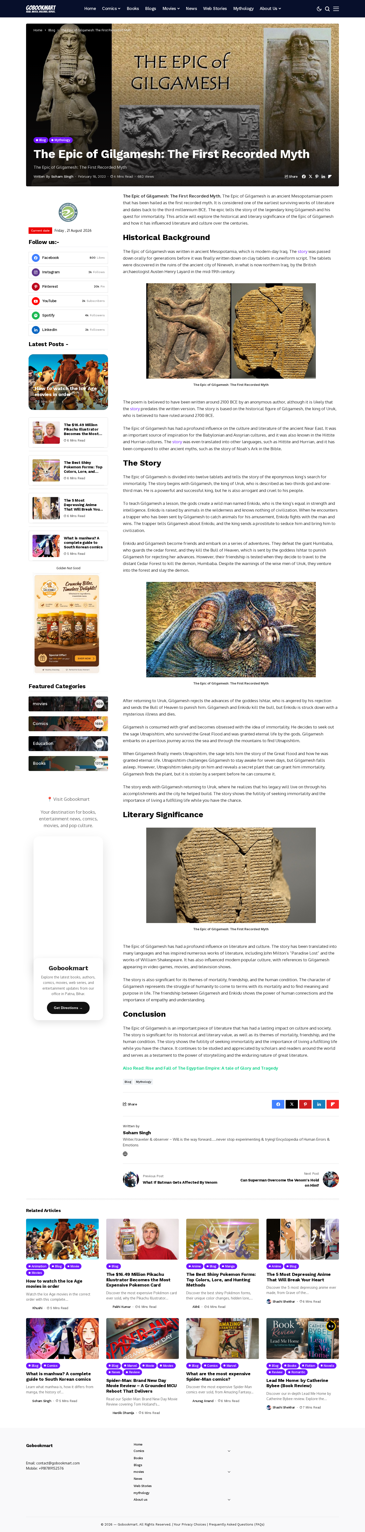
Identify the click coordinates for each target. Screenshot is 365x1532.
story (302, 251)
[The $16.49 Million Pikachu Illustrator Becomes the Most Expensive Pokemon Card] (46, 432)
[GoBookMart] (41, 9)
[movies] (68, 703)
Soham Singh (62, 176)
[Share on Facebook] (304, 176)
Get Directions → (68, 1008)
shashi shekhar (284, 1301)
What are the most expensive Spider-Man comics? (218, 1376)
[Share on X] (310, 176)
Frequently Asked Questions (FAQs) (236, 1524)
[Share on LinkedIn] (323, 176)
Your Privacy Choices (190, 1524)
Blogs (138, 1465)
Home (38, 30)
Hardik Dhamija (123, 1413)
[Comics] (68, 723)
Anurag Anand (202, 1401)
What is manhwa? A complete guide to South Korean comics (83, 543)
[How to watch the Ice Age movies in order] (68, 382)
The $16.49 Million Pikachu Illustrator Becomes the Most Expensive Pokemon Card (82, 434)
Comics (139, 1451)
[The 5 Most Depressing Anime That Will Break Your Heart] (46, 508)
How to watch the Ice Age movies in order (66, 392)
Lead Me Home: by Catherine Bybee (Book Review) (297, 1383)
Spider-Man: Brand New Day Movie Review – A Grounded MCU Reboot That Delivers (141, 1386)
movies (139, 1472)
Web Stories (143, 1486)
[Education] (68, 743)
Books (138, 1458)
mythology (143, 1082)
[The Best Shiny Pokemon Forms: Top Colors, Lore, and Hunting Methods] (46, 470)
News (138, 1479)
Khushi (37, 1308)
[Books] (68, 763)
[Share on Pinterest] (316, 176)
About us (140, 1499)
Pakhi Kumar (121, 1307)
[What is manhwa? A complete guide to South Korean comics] (46, 546)
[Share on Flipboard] (330, 176)
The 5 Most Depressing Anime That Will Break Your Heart (82, 507)
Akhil (196, 1307)
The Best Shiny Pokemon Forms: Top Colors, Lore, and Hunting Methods (83, 470)
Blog (51, 30)
